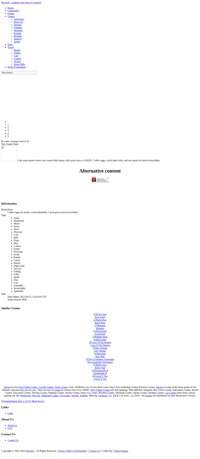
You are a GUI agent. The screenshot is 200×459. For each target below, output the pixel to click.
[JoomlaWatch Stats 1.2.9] (22, 401)
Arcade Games (46, 387)
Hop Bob (100, 356)
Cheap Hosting (120, 451)
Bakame (100, 328)
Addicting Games (49, 395)
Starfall (74, 395)
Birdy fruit (100, 367)
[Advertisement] (100, 96)
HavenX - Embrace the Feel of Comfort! (21, 2)
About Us (12, 425)
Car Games (170, 392)
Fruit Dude (100, 334)
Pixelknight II (100, 373)
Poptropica (25, 395)
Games (57, 390)
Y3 (110, 395)
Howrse (36, 395)
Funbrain (102, 395)
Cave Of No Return (100, 345)
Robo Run (100, 322)
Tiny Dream (100, 351)
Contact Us (13, 440)
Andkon (84, 395)
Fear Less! (100, 317)
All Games (65, 395)
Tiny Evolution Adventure (100, 362)
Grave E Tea (100, 379)
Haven (7, 387)
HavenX (30, 451)
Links (10, 413)
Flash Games (61, 387)
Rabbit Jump (100, 339)
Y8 (114, 395)
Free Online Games (28, 387)
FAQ (10, 428)
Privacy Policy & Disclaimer (72, 451)
